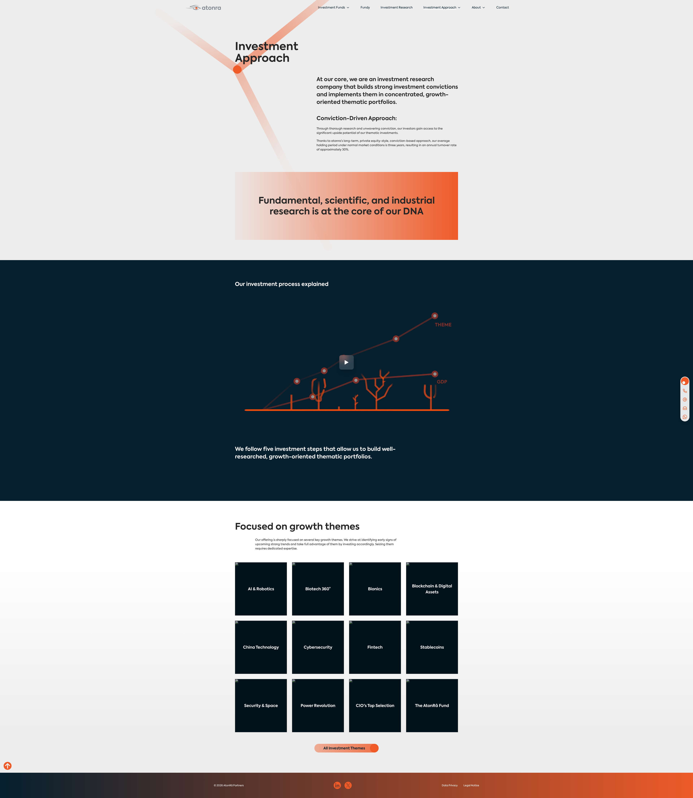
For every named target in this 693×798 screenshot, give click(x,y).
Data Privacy (450, 785)
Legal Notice (471, 785)
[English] (203, 7)
